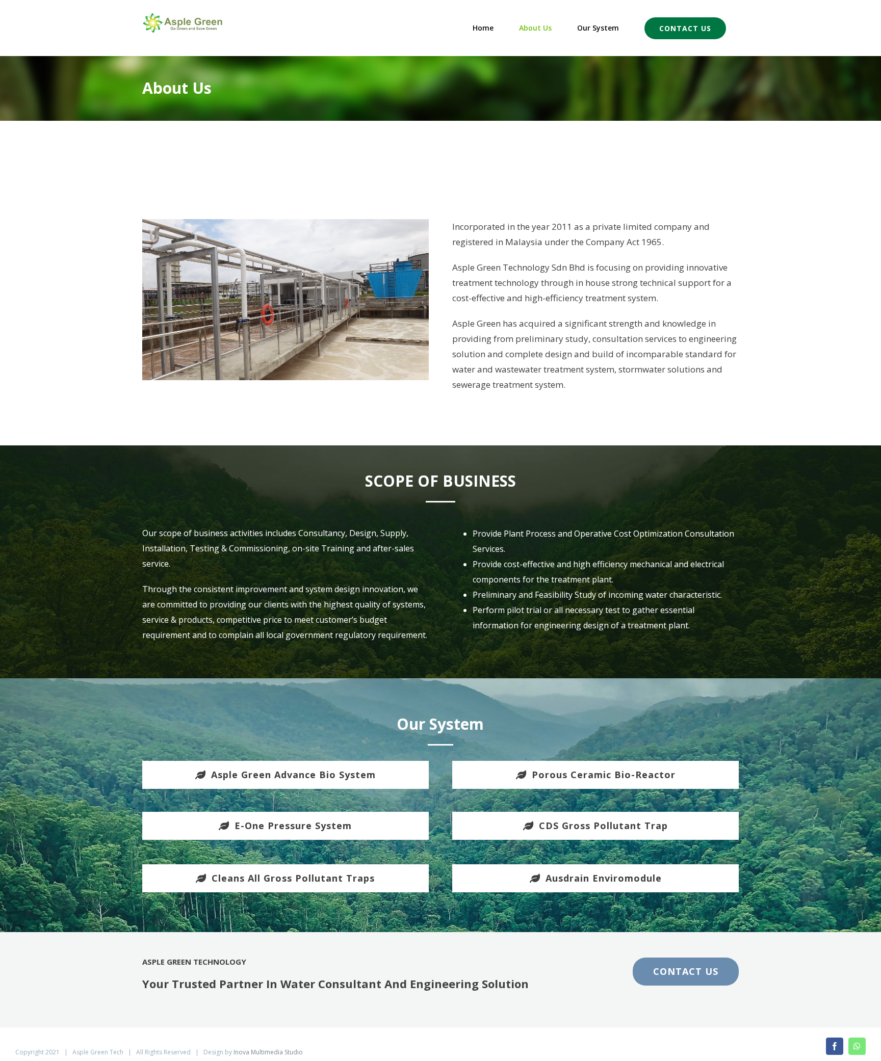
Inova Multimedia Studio (268, 1052)
